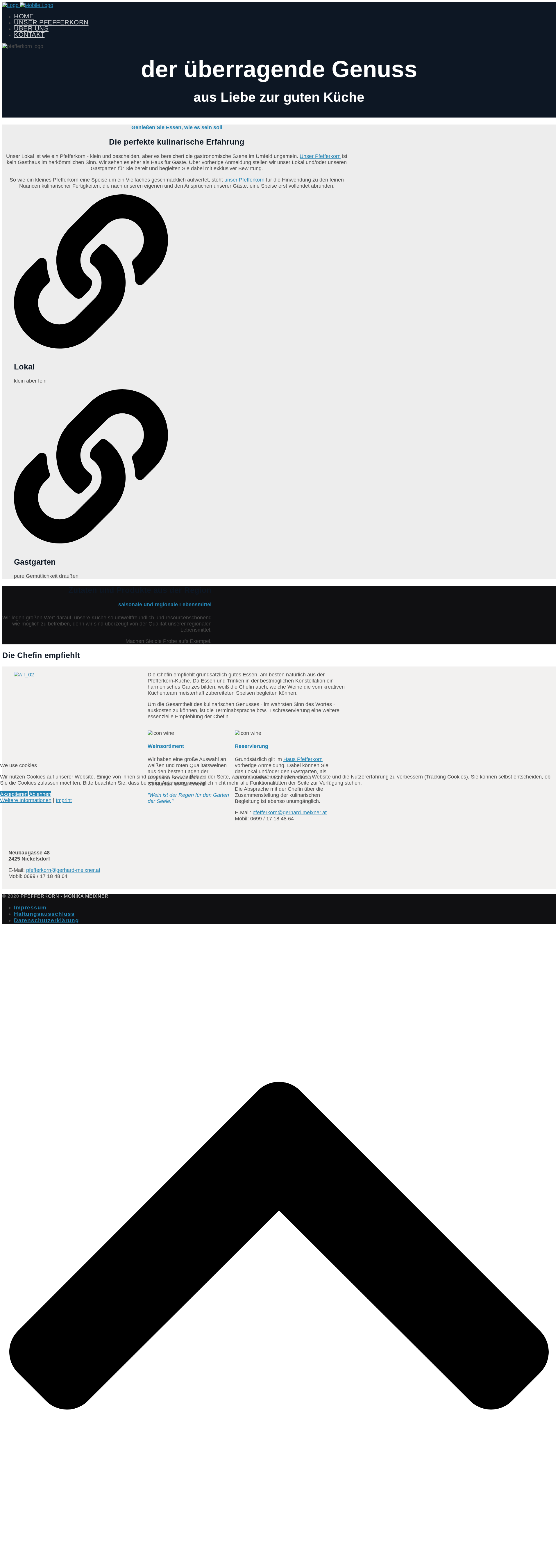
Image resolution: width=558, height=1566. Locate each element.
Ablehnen (40, 794)
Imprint (64, 800)
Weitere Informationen (25, 800)
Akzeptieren (14, 794)
